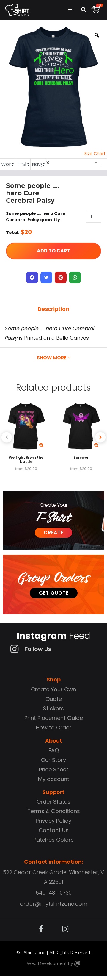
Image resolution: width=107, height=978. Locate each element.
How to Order (53, 727)
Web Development (47, 963)
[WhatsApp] (75, 277)
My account (53, 779)
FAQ (53, 750)
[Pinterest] (61, 277)
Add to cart (53, 250)
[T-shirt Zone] (77, 963)
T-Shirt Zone (32, 952)
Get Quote (53, 592)
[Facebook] (32, 277)
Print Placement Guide (53, 718)
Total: (12, 232)
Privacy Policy (53, 820)
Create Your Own (53, 689)
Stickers (53, 708)
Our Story (53, 760)
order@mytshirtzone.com (53, 903)
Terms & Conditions (53, 811)
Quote (53, 699)
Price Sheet (53, 769)
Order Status (53, 801)
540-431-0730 (54, 892)
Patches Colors (53, 839)
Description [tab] (53, 309)
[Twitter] (46, 277)
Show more (52, 357)
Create (53, 532)
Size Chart (95, 154)
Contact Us (54, 830)
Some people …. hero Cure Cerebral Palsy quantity (35, 216)
